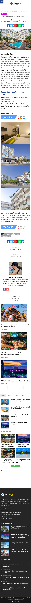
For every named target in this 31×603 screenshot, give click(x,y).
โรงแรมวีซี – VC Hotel (15, 248)
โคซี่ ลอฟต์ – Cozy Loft (15, 255)
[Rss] (18, 601)
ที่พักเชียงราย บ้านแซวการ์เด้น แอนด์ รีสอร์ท (11, 512)
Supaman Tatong (6, 19)
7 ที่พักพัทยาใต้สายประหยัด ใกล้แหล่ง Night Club (15, 381)
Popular (3, 395)
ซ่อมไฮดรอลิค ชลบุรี (5, 516)
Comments (16, 395)
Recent (9, 395)
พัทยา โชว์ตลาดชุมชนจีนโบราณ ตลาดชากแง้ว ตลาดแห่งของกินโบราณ (15, 326)
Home (2, 11)
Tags (23, 395)
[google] (14, 25)
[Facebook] (12, 601)
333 (2, 108)
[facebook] (8, 25)
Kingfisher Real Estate (6, 518)
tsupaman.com (4, 510)
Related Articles (15, 296)
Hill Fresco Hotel (9, 234)
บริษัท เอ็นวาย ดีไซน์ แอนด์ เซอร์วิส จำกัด (10, 514)
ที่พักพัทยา (7, 11)
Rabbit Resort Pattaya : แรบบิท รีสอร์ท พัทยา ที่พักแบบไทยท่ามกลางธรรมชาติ (14, 354)
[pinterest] (17, 25)
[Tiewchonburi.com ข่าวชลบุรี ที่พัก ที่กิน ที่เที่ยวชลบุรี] (15, 2)
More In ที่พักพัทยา (15, 301)
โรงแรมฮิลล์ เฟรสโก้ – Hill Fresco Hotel (14, 93)
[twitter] (11, 25)
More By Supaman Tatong (15, 298)
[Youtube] (15, 601)
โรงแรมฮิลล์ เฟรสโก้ (6, 236)
